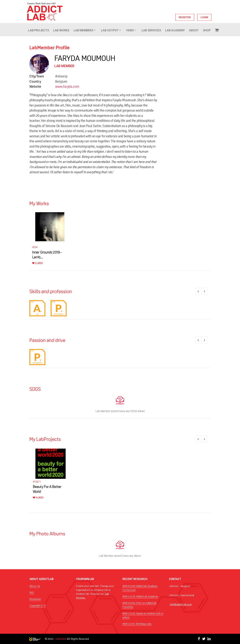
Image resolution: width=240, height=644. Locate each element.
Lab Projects (38, 30)
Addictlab (61, 639)
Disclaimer (35, 599)
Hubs (130, 30)
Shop (207, 30)
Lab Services (151, 30)
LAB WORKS (61, 30)
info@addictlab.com (181, 604)
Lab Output (110, 30)
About (194, 30)
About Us (34, 586)
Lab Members (83, 30)
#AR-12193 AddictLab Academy (140, 596)
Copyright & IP (37, 605)
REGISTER (185, 17)
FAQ (31, 592)
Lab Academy (175, 30)
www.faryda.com (67, 87)
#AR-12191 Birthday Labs (137, 624)
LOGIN (204, 17)
